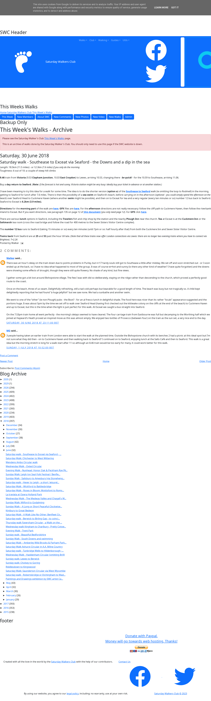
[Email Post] (21, 243)
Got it (175, 7)
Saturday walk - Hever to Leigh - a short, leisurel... (32, 482)
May (8, 582)
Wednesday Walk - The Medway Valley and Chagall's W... (36, 498)
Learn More (161, 7)
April (9, 587)
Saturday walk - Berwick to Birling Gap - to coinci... (33, 518)
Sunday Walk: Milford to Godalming (25, 502)
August (10, 441)
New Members (25, 116)
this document (92, 212)
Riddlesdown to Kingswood (20, 566)
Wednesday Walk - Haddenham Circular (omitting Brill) (35, 554)
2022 (6, 404)
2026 (6, 387)
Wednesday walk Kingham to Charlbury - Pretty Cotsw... (36, 526)
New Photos (82, 116)
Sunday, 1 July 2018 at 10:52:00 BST (30, 347)
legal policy (73, 693)
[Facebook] (156, 50)
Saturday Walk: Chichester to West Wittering (30, 458)
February (11, 595)
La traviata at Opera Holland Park (24, 494)
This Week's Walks (42, 112)
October (11, 433)
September (12, 437)
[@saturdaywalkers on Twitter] (184, 676)
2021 (6, 408)
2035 (6, 379)
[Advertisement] (105, 22)
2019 (6, 416)
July (8, 446)
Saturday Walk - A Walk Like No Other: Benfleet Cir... (33, 514)
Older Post (205, 361)
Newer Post (6, 361)
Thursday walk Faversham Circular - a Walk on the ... (34, 522)
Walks (82, 40)
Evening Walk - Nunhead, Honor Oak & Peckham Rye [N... (36, 470)
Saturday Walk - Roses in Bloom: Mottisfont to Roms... (35, 490)
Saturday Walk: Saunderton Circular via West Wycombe (35, 570)
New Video (99, 116)
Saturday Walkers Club (61, 62)
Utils (125, 40)
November (12, 429)
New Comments (62, 116)
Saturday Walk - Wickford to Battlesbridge (28, 486)
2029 (6, 383)
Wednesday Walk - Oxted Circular (24, 466)
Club (91, 40)
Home (3, 112)
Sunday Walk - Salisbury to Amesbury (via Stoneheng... (35, 478)
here (55, 208)
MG (8, 330)
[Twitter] (156, 74)
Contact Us (124, 661)
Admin (128, 116)
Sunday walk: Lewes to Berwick (22, 558)
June (8, 450)
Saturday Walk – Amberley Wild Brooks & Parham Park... (36, 542)
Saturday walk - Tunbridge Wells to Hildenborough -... (35, 550)
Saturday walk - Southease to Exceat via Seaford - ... (33, 454)
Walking (102, 40)
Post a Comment (9, 355)
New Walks (115, 116)
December (12, 425)
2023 (6, 400)
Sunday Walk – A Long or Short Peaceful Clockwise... (34, 506)
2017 (6, 603)
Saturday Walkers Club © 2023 (170, 693)
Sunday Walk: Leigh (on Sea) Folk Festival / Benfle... (33, 474)
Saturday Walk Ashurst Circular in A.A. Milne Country (34, 546)
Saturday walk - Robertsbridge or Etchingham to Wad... (35, 574)
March (10, 591)
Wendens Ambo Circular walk (22, 462)
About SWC (43, 116)
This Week (7, 116)
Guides (115, 40)
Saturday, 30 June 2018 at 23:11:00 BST (32, 322)
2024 (6, 396)
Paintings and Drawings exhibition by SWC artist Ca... (34, 578)
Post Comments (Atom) (27, 368)
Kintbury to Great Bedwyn (20, 510)
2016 (6, 607)
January (10, 599)
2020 (6, 412)
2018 (6, 421)
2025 (6, 391)
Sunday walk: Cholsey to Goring (23, 562)
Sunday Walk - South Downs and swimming (29, 538)
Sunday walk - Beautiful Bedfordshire (26, 534)
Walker (10, 258)
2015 (6, 612)
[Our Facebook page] (140, 676)
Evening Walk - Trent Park (19, 530)
